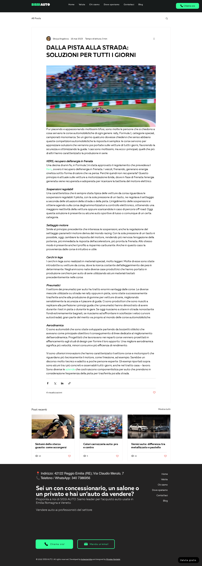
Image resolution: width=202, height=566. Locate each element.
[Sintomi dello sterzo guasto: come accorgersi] (53, 427)
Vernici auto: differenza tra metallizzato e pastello (148, 445)
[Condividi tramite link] (69, 383)
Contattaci (162, 495)
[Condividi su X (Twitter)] (55, 383)
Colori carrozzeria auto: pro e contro (100, 445)
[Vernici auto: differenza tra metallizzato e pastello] (149, 427)
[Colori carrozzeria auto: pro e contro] (101, 427)
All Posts (36, 18)
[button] (166, 18)
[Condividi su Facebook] (47, 383)
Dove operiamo (160, 490)
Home (164, 474)
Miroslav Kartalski (113, 559)
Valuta (164, 479)
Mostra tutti (164, 409)
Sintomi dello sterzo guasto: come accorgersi (50, 445)
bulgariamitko (86, 559)
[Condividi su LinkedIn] (62, 383)
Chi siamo (163, 484)
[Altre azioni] (154, 38)
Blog (165, 500)
